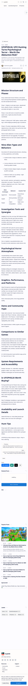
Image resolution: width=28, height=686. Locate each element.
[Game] (5, 6)
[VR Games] (22, 6)
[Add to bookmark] (25, 529)
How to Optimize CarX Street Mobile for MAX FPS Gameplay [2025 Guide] (14, 570)
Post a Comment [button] (14, 484)
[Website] (20, 614)
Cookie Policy (6, 683)
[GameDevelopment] (13, 6)
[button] (2, 2)
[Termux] (4, 614)
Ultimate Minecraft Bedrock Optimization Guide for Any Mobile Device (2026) (14, 546)
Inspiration (4, 669)
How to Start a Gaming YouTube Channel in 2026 (14, 577)
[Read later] (21, 66)
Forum (3, 668)
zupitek (6, 2)
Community (5, 666)
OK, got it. (18, 683)
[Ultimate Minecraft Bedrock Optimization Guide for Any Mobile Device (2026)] (14, 534)
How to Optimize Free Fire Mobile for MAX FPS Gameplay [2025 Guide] (14, 563)
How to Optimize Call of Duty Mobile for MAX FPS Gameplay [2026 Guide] (14, 556)
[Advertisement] (14, 23)
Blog (3, 671)
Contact (17, 666)
